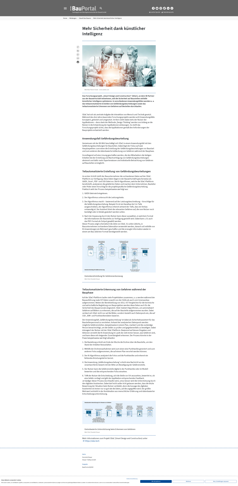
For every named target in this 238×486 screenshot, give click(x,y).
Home (65, 18)
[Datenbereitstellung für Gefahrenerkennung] (119, 255)
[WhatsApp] (172, 8)
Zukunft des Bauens (85, 18)
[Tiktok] (164, 8)
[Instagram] (160, 8)
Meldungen (73, 18)
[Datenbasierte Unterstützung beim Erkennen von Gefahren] (119, 413)
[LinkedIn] (168, 8)
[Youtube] (157, 8)
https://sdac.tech (92, 441)
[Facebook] (153, 8)
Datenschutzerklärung (132, 479)
